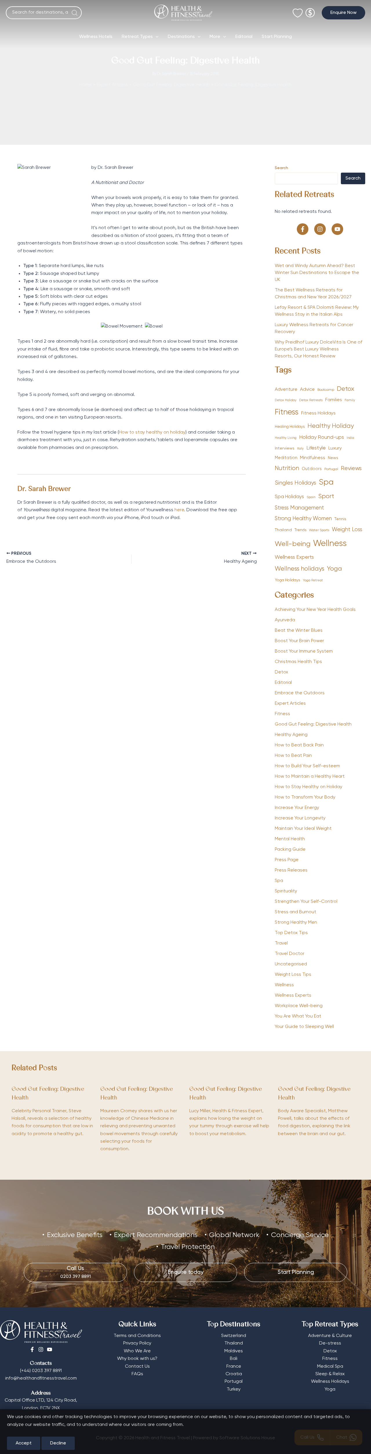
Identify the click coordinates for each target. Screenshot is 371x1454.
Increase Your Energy (297, 807)
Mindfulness (312, 458)
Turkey (234, 1389)
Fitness (287, 412)
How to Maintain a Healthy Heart (310, 776)
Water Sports (319, 530)
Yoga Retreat (313, 580)
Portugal (331, 469)
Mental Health (290, 839)
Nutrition (287, 468)
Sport (326, 497)
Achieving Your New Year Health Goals (315, 609)
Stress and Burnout (295, 912)
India (350, 437)
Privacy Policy (137, 1343)
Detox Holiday (286, 400)
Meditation (286, 458)
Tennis (340, 519)
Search (281, 168)
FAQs (137, 1374)
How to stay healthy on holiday (152, 432)
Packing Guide (290, 849)
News (333, 458)
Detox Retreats (311, 400)
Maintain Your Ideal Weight (303, 828)
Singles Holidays (295, 483)
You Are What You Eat (298, 1016)
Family (350, 400)
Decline (58, 1443)
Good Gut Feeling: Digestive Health (313, 724)
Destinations (181, 36)
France (233, 1366)
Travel (281, 943)
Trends (300, 530)
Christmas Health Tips (298, 662)
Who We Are (137, 1351)
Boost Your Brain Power (299, 641)
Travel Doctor (289, 953)
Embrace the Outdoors (300, 693)
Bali (233, 1358)
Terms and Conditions (137, 1336)
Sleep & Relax (330, 1374)
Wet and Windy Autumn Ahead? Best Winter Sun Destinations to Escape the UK (317, 273)
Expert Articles (290, 703)
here (179, 510)
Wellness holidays (299, 569)
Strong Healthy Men (296, 922)
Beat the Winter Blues (299, 630)
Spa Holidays (289, 496)
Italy (300, 448)
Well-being (292, 543)
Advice (307, 389)
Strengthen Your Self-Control (306, 901)
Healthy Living (286, 437)
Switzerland (233, 1336)
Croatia (233, 1374)
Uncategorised (291, 964)
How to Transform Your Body (305, 797)
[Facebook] (32, 1349)
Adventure (286, 389)
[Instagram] (40, 1349)
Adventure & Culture (330, 1336)
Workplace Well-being (299, 1006)
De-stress (330, 1343)
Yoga (334, 569)
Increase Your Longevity (300, 818)
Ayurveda (285, 620)
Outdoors (312, 469)
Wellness (330, 543)
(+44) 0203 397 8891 (41, 1371)
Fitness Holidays (318, 413)
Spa (326, 482)
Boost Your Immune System (304, 651)
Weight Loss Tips (293, 974)
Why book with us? (137, 1358)
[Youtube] (49, 1349)
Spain (311, 497)
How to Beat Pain (293, 755)
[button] (343, 12)
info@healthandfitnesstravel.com (41, 1378)
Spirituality (286, 891)
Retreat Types (137, 36)
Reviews (351, 468)
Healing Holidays (290, 427)
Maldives (233, 1351)
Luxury (335, 448)
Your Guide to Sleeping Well (304, 1026)
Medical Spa (330, 1366)
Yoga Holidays (287, 580)
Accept (24, 1443)
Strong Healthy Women (303, 518)
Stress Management (299, 508)
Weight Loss (347, 529)
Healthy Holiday (331, 426)
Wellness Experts (294, 557)
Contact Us (137, 1366)
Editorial (243, 36)
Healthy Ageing (291, 735)
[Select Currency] (310, 10)
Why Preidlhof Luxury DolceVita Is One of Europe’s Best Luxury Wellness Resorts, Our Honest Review (318, 349)
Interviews (284, 448)
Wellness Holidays (330, 1381)
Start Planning (277, 36)
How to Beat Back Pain (299, 745)
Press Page (287, 860)
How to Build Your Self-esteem (307, 766)
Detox (345, 389)
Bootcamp (325, 390)
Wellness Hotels (95, 36)
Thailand (283, 530)
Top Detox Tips (291, 933)
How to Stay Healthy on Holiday (308, 787)
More (215, 36)
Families (333, 400)
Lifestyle (316, 448)
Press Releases (291, 870)
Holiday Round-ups (321, 437)
